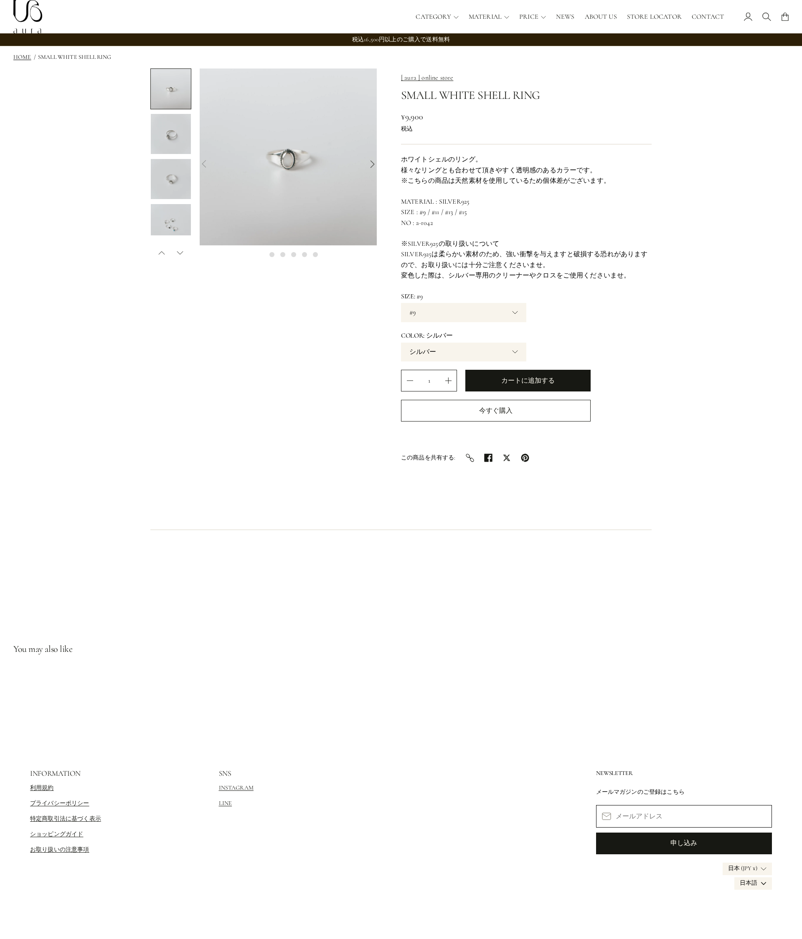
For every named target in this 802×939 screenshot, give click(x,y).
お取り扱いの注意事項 (59, 849)
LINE (225, 803)
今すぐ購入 (496, 410)
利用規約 (42, 787)
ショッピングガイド (56, 834)
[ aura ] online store (427, 77)
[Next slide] (372, 164)
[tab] (261, 254)
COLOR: (427, 335)
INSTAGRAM (236, 787)
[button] (170, 88)
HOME (22, 57)
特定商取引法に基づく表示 (65, 818)
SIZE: (412, 296)
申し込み (683, 843)
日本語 (748, 882)
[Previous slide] (204, 164)
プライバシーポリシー (59, 803)
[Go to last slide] (161, 253)
